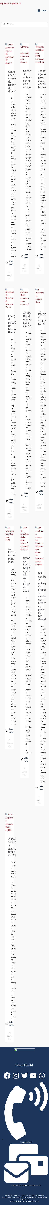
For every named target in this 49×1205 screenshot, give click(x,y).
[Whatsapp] (42, 1075)
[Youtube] (33, 1075)
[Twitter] (24, 1075)
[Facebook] (7, 1075)
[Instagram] (15, 1075)
